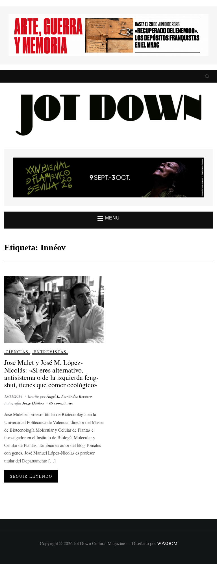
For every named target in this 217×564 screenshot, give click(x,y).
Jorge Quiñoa (33, 403)
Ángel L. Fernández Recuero (69, 396)
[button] (108, 218)
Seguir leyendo (31, 476)
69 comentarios (61, 403)
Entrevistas (50, 351)
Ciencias (17, 351)
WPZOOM (167, 543)
